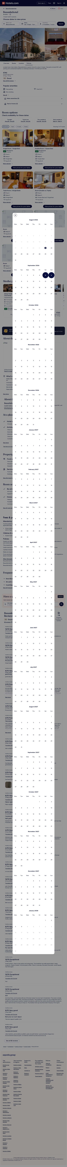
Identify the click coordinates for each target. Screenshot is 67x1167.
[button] (45, 230)
